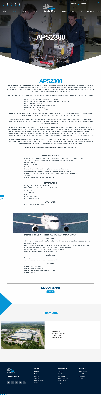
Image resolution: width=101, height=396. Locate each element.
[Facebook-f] (8, 382)
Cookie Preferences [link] (6, 395)
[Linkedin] (12, 382)
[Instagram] (24, 382)
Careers (23, 4)
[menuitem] (7, 11)
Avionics (35, 11)
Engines (14, 11)
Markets (4, 11)
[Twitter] (16, 382)
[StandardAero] (50, 7)
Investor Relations (90, 11)
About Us (81, 11)
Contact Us (73, 3)
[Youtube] (20, 382)
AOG (67, 3)
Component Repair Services (68, 11)
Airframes (25, 11)
